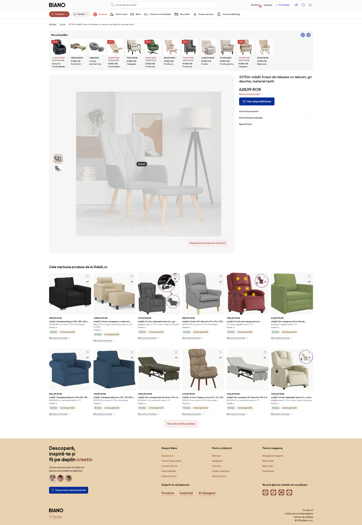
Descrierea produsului (251, 118)
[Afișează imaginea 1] (58, 158)
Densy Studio (219, 476)
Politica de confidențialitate (299, 513)
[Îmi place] (87, 276)
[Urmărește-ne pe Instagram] (265, 492)
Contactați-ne (169, 466)
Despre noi (167, 456)
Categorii (59, 14)
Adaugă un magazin (273, 456)
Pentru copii (121, 14)
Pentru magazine (273, 448)
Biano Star (268, 466)
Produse (168, 493)
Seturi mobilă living (231, 14)
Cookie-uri (308, 510)
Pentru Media (169, 471)
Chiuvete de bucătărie (160, 14)
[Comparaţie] (87, 281)
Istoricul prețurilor (249, 111)
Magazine (217, 461)
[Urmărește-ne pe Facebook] (273, 492)
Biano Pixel (268, 461)
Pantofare (185, 14)
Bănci (138, 14)
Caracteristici (169, 476)
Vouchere (256, 5)
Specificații (245, 124)
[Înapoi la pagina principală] (63, 5)
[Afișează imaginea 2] (58, 169)
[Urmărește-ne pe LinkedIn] (289, 492)
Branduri (216, 456)
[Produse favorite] (303, 5)
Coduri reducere (221, 471)
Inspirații (268, 5)
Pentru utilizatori (222, 448)
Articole (216, 466)
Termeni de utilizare (303, 517)
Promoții (103, 14)
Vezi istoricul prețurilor (249, 94)
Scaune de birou (206, 14)
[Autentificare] (310, 5)
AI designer (284, 5)
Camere (81, 14)
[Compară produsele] (296, 5)
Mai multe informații (58, 338)
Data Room (268, 471)
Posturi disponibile (171, 461)
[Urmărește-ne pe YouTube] (281, 492)
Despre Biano (169, 448)
